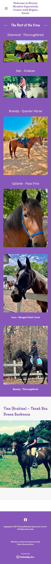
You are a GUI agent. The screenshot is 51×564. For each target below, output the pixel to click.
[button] (6, 8)
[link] (25, 8)
